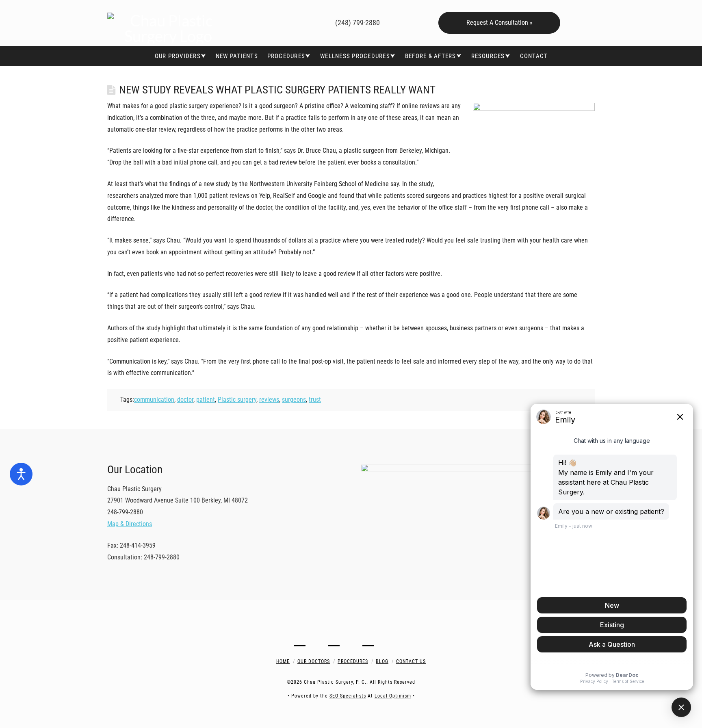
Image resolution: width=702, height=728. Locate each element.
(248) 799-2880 (357, 22)
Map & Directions (129, 524)
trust (315, 399)
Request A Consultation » (499, 22)
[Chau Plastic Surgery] (168, 22)
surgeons (294, 399)
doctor (185, 399)
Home (283, 661)
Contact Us (411, 661)
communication (154, 399)
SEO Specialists (347, 696)
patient (205, 399)
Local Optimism (393, 696)
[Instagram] (291, 21)
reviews (269, 399)
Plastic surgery (237, 399)
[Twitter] (267, 21)
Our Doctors (313, 661)
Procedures (353, 661)
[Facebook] (255, 21)
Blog (382, 661)
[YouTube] (279, 21)
